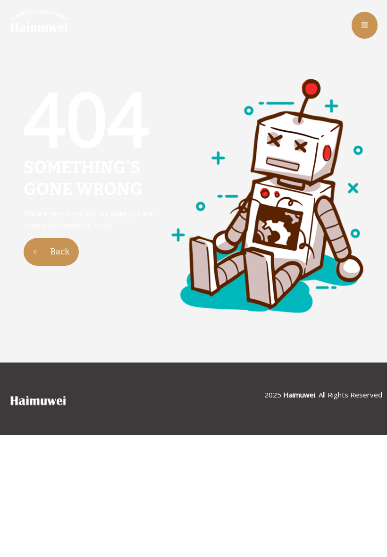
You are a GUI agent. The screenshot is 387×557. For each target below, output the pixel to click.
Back (59, 251)
